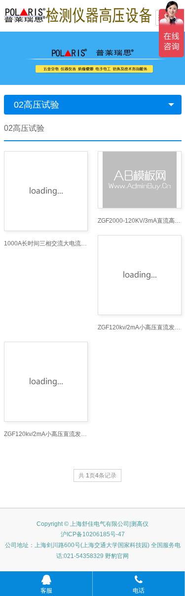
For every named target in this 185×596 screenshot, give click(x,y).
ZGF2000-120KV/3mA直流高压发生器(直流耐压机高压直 (140, 220)
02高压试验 (36, 105)
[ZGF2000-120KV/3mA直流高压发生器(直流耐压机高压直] (140, 179)
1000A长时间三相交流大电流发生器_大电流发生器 (46, 243)
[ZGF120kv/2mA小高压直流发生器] (140, 275)
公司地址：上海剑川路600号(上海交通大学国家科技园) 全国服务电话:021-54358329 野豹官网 (93, 550)
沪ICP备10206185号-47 (93, 534)
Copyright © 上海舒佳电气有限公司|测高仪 (92, 523)
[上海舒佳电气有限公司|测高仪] (78, 15)
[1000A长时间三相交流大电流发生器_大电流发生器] (46, 191)
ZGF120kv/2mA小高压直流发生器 (140, 327)
